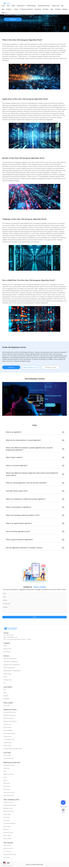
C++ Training (7, 851)
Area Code (7, 705)
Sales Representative (10, 733)
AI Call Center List (9, 758)
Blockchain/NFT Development (12, 670)
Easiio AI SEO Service (10, 712)
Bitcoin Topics (7, 835)
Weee (5, 692)
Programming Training (26, 9)
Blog (3, 9)
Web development (9, 718)
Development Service (44, 5)
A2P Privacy (7, 652)
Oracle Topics (7, 838)
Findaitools (7, 698)
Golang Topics (8, 736)
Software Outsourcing (10, 715)
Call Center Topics (9, 795)
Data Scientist (7, 727)
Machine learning (8, 774)
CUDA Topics (7, 814)
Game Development (9, 667)
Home (3, 5)
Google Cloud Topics (9, 823)
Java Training (7, 845)
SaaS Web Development (10, 661)
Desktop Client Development (12, 664)
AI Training (7, 857)
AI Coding (45, 9)
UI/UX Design (7, 673)
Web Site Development (10, 658)
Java (5, 771)
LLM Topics (7, 817)
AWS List (6, 829)
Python (5, 780)
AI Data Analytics (31, 5)
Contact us (13, 19)
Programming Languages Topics (13, 748)
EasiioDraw (38, 9)
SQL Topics (7, 820)
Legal (51, 9)
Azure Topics (7, 826)
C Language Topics (9, 739)
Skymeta (6, 695)
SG (4, 689)
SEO (8, 5)
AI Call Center (7, 755)
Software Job (7, 724)
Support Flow (55, 5)
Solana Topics (7, 745)
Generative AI (21, 5)
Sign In (4, 12)
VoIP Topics (7, 789)
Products (8, 9)
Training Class (8, 679)
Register (65, 9)
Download (58, 9)
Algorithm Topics (8, 808)
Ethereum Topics (8, 832)
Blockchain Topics (9, 811)
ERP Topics (7, 783)
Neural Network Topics (10, 805)
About (5, 645)
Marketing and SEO (9, 765)
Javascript (6, 768)
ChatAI (13, 5)
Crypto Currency (8, 802)
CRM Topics (7, 786)
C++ (5, 683)
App (62, 5)
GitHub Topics (7, 742)
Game (5, 676)
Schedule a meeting (50, 367)
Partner (16, 9)
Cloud (5, 777)
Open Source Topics (9, 792)
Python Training (8, 848)
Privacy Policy (7, 648)
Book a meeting (40, 587)
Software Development (10, 721)
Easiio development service (31, 367)
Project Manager (8, 730)
